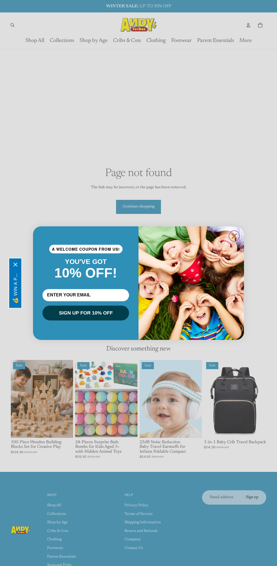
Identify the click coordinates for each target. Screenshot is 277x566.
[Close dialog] (234, 236)
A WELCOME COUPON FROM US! (86, 249)
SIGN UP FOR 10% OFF (86, 313)
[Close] (15, 264)
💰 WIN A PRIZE (15, 287)
